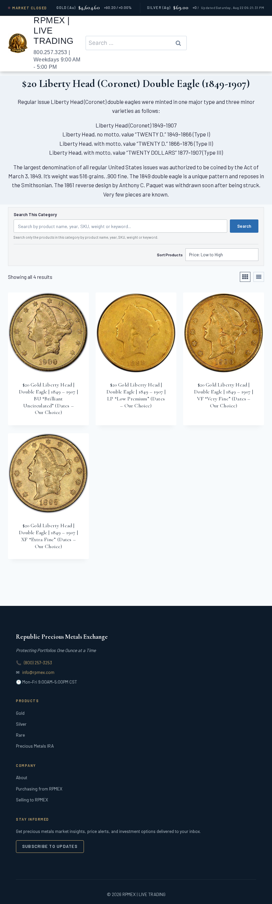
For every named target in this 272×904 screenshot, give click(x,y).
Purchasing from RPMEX (39, 788)
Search (244, 226)
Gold (20, 713)
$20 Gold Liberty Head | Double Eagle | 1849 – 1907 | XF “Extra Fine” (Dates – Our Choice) (48, 535)
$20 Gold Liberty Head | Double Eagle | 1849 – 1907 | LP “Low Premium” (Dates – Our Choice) (135, 395)
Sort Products (170, 254)
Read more (132, 425)
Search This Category (35, 214)
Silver (21, 724)
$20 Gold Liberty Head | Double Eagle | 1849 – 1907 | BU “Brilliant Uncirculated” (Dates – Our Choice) (48, 398)
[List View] (258, 277)
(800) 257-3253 (38, 662)
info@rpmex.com (38, 672)
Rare (20, 735)
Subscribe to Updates (50, 846)
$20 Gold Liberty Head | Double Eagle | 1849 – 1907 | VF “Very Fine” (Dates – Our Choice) (223, 395)
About (21, 777)
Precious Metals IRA (35, 746)
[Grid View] (245, 277)
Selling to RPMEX (32, 799)
